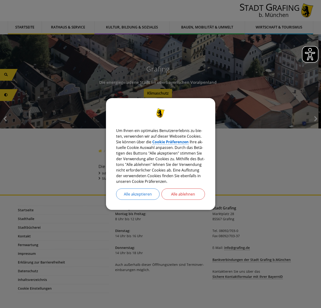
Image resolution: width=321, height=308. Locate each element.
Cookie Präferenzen (170, 141)
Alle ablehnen (183, 194)
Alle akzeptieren (138, 194)
